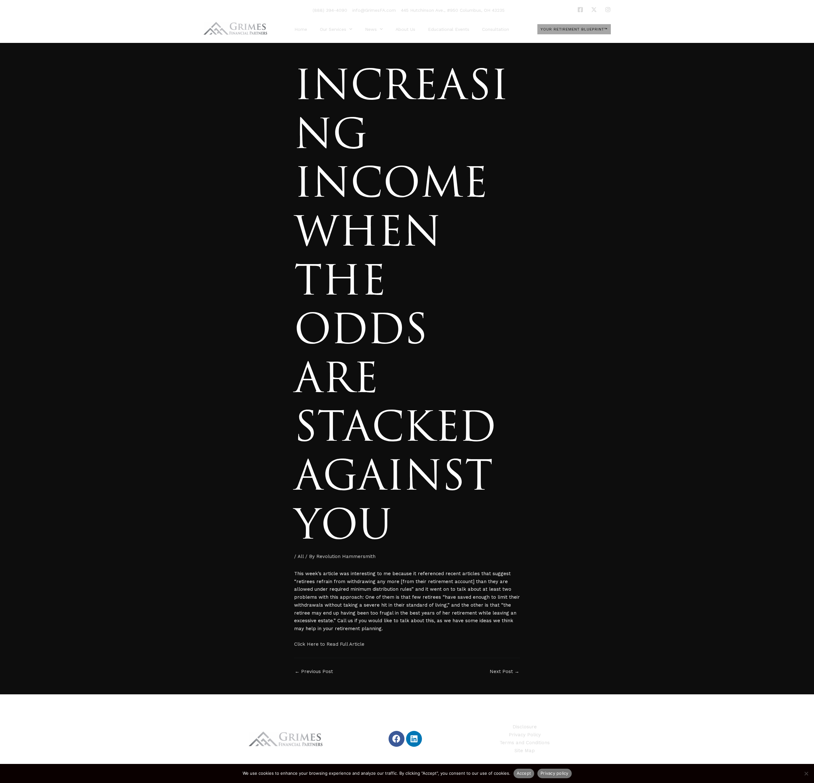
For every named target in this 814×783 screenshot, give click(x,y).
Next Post (504, 671)
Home (300, 29)
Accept (524, 773)
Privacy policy (555, 773)
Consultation (495, 29)
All (301, 556)
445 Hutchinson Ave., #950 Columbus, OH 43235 (453, 10)
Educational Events (448, 29)
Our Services (333, 29)
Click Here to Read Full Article (329, 644)
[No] (806, 773)
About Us (405, 29)
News (371, 29)
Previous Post (314, 671)
